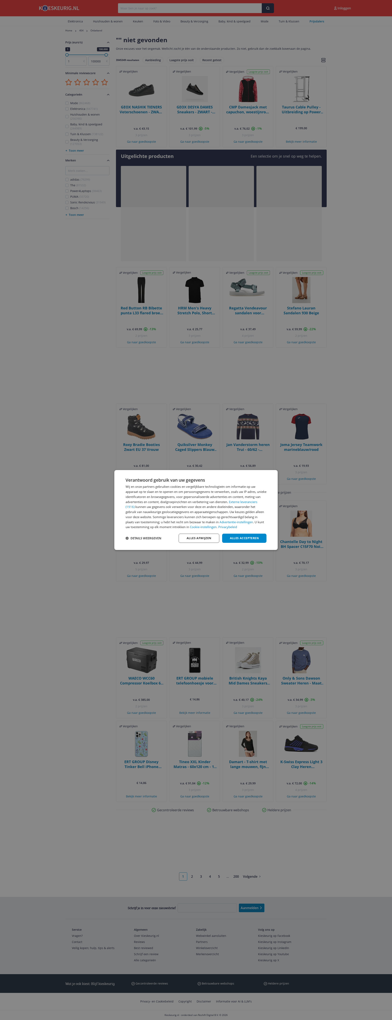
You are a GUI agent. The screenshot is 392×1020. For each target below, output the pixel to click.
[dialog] (196, 510)
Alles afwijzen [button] (199, 538)
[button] (143, 538)
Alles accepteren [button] (244, 538)
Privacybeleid (227, 527)
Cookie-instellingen (203, 527)
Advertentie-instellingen (236, 522)
